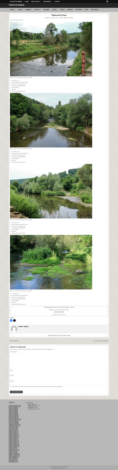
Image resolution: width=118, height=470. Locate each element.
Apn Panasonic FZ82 (13, 421)
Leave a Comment (63, 17)
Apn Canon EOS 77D (13, 411)
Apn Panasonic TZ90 (13, 423)
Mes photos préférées (16, 1)
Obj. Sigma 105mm (13, 448)
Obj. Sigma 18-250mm (13, 440)
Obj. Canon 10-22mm (13, 433)
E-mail (12, 375)
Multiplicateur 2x (13, 429)
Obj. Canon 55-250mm (14, 436)
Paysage (62, 9)
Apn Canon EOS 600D (13, 417)
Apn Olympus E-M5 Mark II (14, 419)
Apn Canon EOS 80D (13, 413)
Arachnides (46, 9)
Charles (48, 17)
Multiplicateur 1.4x (13, 427)
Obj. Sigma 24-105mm (65, 335)
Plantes (54, 9)
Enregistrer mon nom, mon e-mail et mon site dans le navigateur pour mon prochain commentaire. (37, 386)
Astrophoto (78, 9)
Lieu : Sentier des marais (14, 425)
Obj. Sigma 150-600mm (14, 450)
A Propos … (58, 1)
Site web (12, 381)
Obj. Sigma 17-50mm (13, 438)
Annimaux (28, 9)
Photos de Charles (16, 4)
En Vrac (12, 9)
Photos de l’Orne (59, 15)
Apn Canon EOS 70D (57, 335)
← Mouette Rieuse (14, 340)
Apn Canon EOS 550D (13, 415)
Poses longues (95, 9)
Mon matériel (47, 1)
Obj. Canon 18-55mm (13, 434)
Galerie (27, 1)
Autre (86, 9)
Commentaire (14, 351)
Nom (11, 370)
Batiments (70, 9)
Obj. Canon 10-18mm (13, 431)
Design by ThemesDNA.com (59, 468)
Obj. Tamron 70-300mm (14, 456)
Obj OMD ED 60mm (13, 459)
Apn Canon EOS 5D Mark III (14, 406)
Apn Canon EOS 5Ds (13, 408)
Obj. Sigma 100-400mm (14, 446)
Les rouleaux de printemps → (101, 340)
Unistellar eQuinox (13, 461)
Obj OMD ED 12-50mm (13, 457)
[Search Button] (107, 1)
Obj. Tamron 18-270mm (14, 454)
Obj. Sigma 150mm (13, 452)
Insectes (37, 9)
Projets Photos (35, 1)
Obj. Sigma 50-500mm (14, 444)
